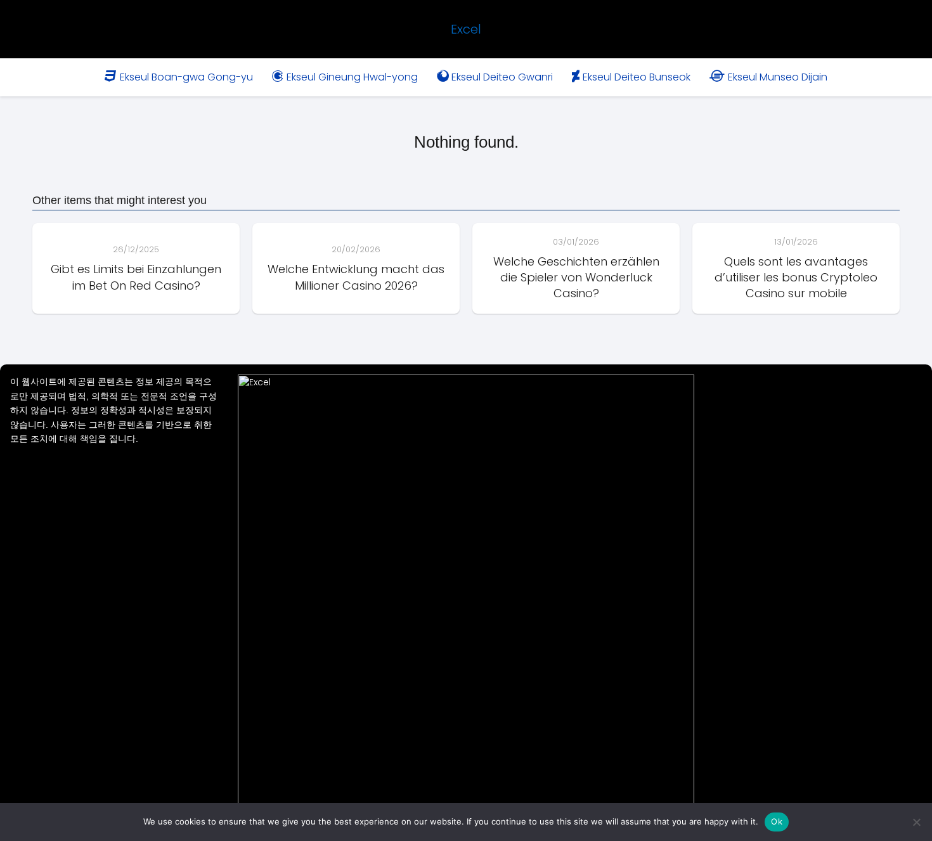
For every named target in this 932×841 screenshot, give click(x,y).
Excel (466, 29)
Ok (776, 821)
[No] (916, 822)
